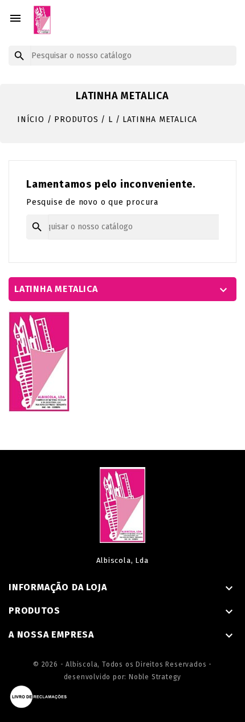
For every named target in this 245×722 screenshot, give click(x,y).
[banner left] (39, 361)
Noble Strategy (155, 677)
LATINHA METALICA (56, 288)
